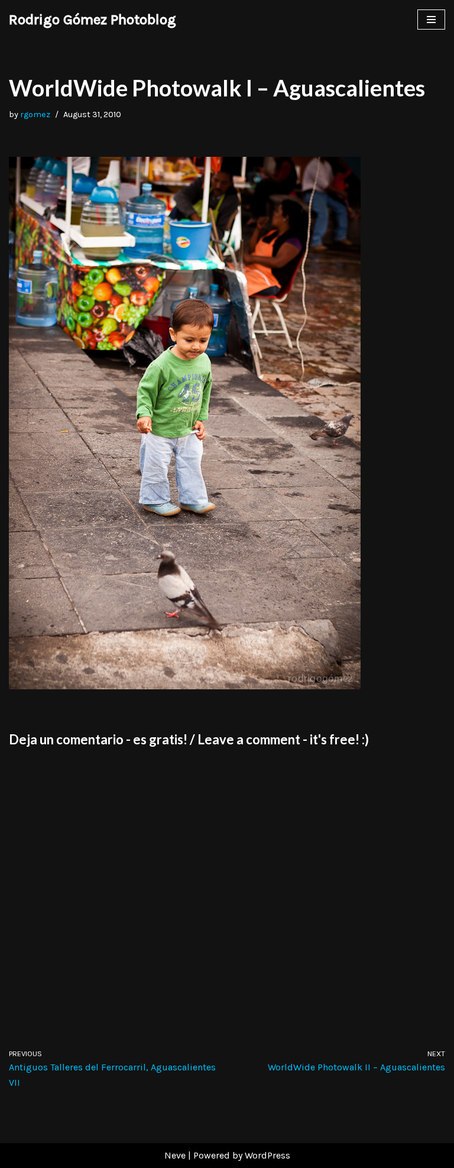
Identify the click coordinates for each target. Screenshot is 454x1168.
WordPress (267, 1155)
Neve (175, 1155)
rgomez (35, 114)
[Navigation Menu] (431, 19)
